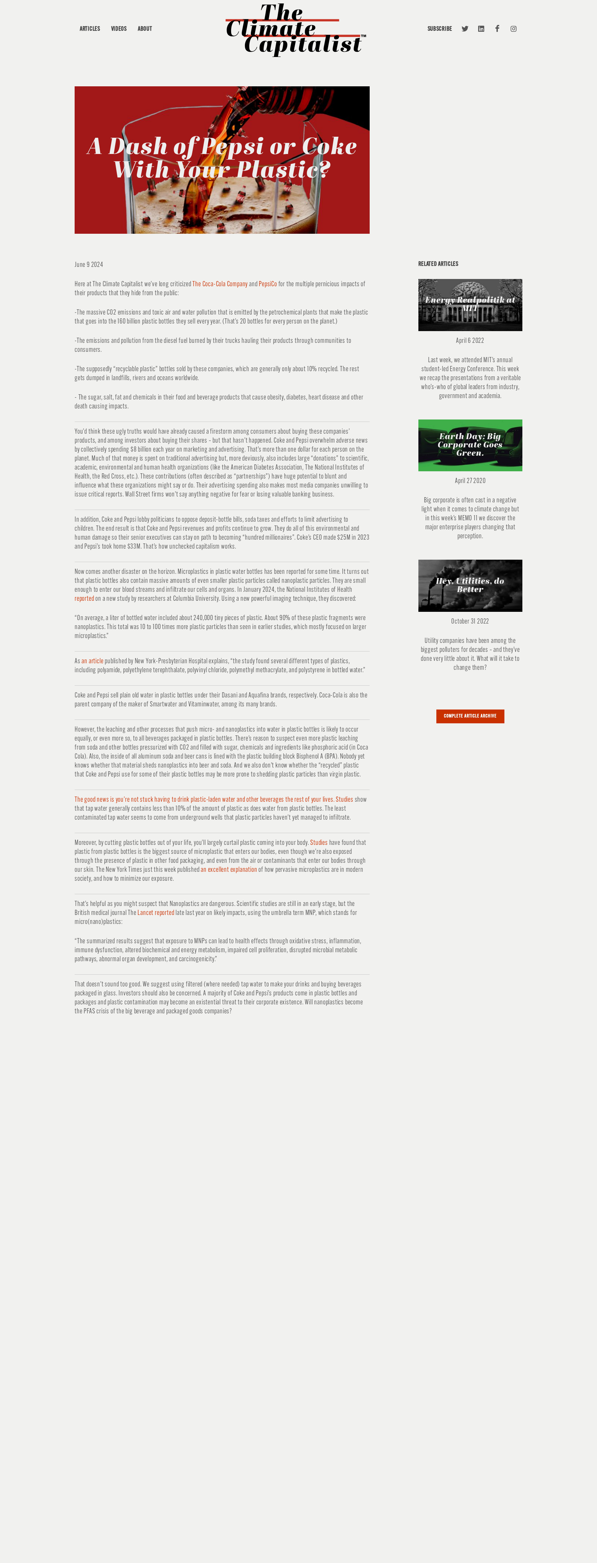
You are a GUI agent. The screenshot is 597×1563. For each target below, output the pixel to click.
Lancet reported (156, 913)
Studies (319, 843)
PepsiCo (268, 284)
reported (84, 599)
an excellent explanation (229, 870)
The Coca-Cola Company (220, 284)
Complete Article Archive (470, 716)
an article (92, 661)
